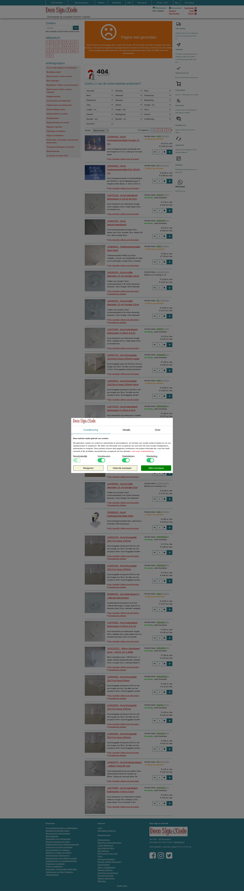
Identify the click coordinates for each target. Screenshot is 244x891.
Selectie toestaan (122, 468)
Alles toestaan (156, 468)
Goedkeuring (90, 429)
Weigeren (88, 468)
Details (126, 429)
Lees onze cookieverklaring (143, 451)
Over (158, 429)
